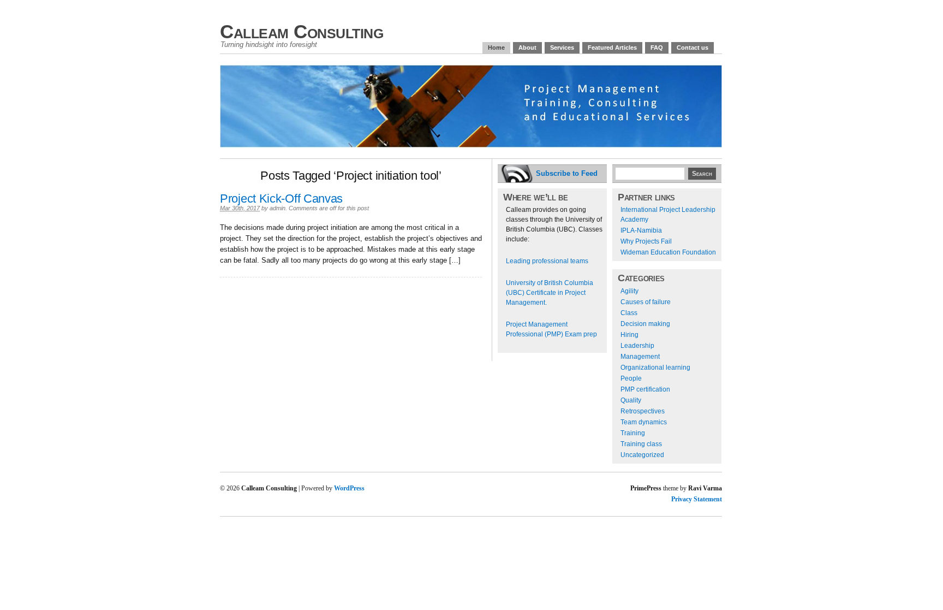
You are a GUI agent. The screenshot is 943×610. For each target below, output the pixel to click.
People (631, 378)
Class (628, 313)
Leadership (637, 346)
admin (277, 208)
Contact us (692, 47)
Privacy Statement (696, 499)
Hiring (629, 335)
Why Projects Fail (646, 241)
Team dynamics (643, 422)
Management (640, 356)
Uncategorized (642, 455)
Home (496, 47)
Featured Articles (612, 47)
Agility (629, 291)
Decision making (645, 324)
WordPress (349, 488)
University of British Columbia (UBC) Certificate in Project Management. (549, 292)
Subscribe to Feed (567, 173)
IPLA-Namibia (641, 230)
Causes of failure (645, 302)
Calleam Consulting (301, 31)
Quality (630, 400)
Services (562, 47)
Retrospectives (642, 411)
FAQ (656, 47)
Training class (641, 444)
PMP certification (645, 389)
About (527, 47)
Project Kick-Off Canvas (281, 198)
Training (632, 433)
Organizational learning (655, 367)
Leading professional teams (547, 261)
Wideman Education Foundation (668, 252)
